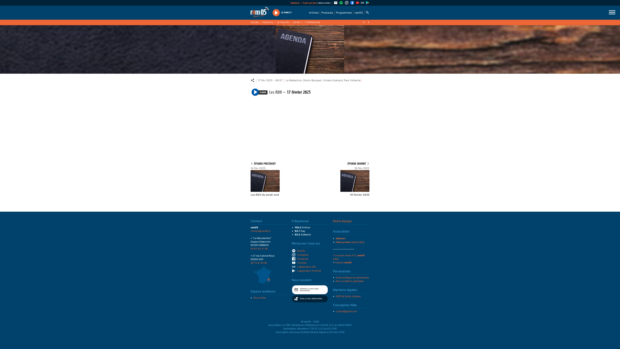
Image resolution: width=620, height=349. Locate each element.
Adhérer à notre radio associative (309, 290)
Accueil (255, 22)
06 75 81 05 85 (259, 262)
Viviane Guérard (332, 80)
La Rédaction (294, 80)
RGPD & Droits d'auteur (348, 296)
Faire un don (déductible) (311, 298)
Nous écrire (259, 297)
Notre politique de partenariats (352, 277)
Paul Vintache (352, 80)
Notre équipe (342, 221)
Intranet (343, 262)
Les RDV (297, 22)
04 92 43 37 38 (259, 248)
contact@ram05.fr (261, 231)
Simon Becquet (312, 80)
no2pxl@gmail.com (346, 311)
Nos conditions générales (350, 281)
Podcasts (268, 22)
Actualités (283, 22)
